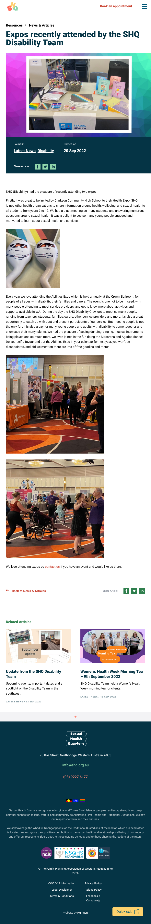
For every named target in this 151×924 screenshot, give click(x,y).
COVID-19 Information (61, 883)
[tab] (75, 716)
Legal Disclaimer (62, 889)
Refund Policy (93, 889)
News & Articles (41, 25)
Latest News (25, 150)
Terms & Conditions (62, 896)
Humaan (82, 912)
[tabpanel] (108, 668)
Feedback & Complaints (93, 898)
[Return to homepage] (75, 738)
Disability (46, 150)
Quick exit (124, 912)
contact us (52, 566)
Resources (14, 25)
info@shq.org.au (75, 765)
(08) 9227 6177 (75, 777)
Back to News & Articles (29, 591)
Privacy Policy (93, 883)
